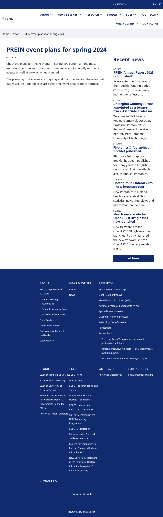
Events (72, 289)
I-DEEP (130, 14)
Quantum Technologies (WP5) (114, 316)
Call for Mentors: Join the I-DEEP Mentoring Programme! (83, 419)
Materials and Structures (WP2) (115, 300)
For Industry (125, 23)
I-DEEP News (75, 374)
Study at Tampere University (54, 374)
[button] (120, 4)
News (16, 34)
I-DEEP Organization (79, 428)
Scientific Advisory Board (55, 309)
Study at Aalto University (52, 380)
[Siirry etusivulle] (8, 19)
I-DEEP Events (76, 380)
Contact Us (151, 23)
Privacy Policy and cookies (81, 511)
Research (92, 14)
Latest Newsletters (49, 325)
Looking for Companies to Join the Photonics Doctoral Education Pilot (83, 448)
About (44, 14)
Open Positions (47, 320)
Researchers (105, 333)
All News (133, 258)
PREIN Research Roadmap (112, 289)
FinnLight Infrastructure (140, 374)
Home (5, 34)
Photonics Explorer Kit (110, 374)
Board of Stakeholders (53, 314)
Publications (105, 327)
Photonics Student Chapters (54, 413)
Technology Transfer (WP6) (112, 322)
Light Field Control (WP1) (111, 294)
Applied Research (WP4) (111, 311)
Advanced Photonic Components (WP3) (119, 305)
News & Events (68, 14)
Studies (112, 14)
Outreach (149, 14)
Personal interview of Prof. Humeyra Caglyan (124, 358)
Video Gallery (47, 340)
